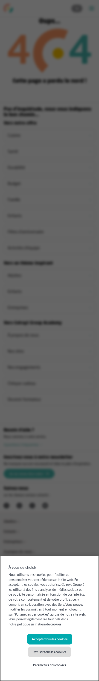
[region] (49, 618)
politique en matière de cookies (39, 624)
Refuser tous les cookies (49, 652)
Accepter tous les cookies (49, 639)
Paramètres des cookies (49, 665)
